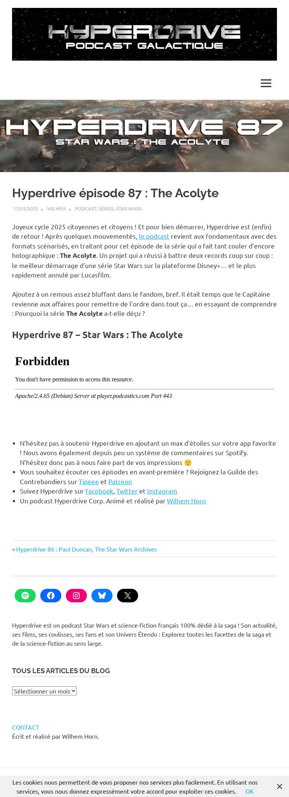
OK (249, 791)
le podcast (154, 236)
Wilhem (56, 208)
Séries (106, 208)
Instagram (162, 491)
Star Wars (129, 208)
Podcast (85, 208)
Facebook (99, 491)
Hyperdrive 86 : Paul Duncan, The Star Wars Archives (86, 549)
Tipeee (89, 481)
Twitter (127, 491)
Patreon (120, 481)
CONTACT (25, 727)
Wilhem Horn (186, 500)
